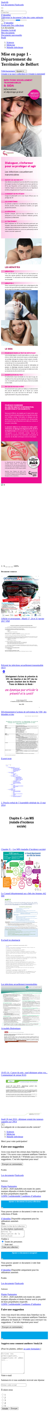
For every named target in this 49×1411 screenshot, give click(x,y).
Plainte (4, 1186)
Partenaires (12, 1186)
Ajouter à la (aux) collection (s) (14, 74)
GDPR (4, 1196)
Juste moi (8, 1244)
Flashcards (19, 5)
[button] (6, 566)
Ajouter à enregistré (36, 74)
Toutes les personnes (13, 1242)
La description (12, 1229)
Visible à (5, 1239)
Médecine (11, 45)
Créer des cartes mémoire (32, 17)
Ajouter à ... (21, 71)
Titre (3, 1223)
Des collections (17, 25)
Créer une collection (10, 1247)
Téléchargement (8, 71)
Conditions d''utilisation (31, 1196)
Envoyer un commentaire (12, 1164)
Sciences (10, 42)
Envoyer (14, 1408)
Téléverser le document (11, 17)
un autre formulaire (31, 1349)
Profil (3, 37)
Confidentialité (14, 1196)
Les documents (8, 5)
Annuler (5, 1408)
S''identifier (6, 15)
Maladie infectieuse (15, 47)
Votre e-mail (6, 1375)
